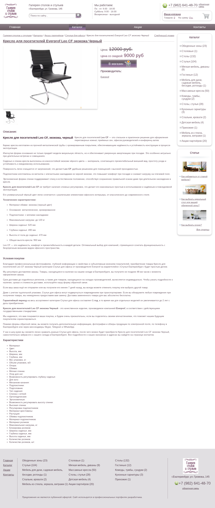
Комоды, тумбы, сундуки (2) (191, 97)
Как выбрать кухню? (191, 225)
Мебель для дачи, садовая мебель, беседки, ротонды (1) (194, 83)
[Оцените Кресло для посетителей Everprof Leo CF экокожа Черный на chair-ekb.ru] (50, 77)
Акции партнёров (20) (194, 141)
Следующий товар (164, 35)
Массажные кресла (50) (195, 90)
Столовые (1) (189, 51)
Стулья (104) (189, 61)
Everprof (105, 77)
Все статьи (202, 229)
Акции (138, 27)
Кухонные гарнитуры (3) (129, 474)
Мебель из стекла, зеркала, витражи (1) (194, 134)
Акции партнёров (54, 35)
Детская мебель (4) (193, 122)
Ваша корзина (172, 14)
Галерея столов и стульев (17, 35)
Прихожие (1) (189, 127)
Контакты (199, 27)
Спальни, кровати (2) (194, 117)
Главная (14, 27)
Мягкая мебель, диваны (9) (84, 465)
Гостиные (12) (190, 74)
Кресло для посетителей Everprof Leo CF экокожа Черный (52, 41)
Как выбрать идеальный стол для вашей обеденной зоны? (193, 202)
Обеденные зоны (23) (194, 46)
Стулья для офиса (75, 35)
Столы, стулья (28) (192, 104)
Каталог (77, 27)
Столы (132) (189, 56)
